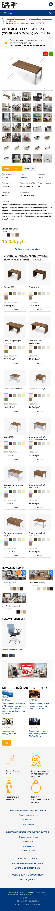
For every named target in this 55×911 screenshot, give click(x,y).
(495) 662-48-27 (21, 901)
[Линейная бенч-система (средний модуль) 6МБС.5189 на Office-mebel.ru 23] (26, 137)
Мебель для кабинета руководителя (27, 832)
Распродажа (27, 879)
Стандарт (24, 177)
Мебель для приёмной (27, 868)
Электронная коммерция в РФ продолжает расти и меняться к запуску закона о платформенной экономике (14, 708)
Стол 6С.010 (34, 287)
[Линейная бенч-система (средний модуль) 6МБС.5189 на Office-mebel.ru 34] (37, 158)
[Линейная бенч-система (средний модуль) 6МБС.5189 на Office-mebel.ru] (27, 71)
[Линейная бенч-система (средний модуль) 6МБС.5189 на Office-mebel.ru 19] (37, 127)
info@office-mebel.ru (27, 898)
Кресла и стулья (27, 858)
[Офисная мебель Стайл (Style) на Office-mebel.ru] (41, 575)
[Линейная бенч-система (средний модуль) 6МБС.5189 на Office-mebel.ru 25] (47, 137)
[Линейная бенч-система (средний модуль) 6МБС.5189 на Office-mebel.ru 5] (47, 96)
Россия (5, 177)
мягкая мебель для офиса (27, 863)
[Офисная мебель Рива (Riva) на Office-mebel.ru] (14, 575)
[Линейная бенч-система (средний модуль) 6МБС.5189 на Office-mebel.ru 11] (6, 117)
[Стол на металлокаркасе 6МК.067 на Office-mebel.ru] (15, 474)
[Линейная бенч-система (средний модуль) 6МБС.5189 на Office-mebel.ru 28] (26, 148)
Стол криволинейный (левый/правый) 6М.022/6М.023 (37, 536)
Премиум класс (28, 850)
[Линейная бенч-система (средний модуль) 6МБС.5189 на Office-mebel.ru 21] (6, 137)
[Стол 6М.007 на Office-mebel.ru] (15, 426)
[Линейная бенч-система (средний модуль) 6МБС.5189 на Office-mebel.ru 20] (47, 127)
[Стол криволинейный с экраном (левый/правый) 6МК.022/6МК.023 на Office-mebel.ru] (40, 426)
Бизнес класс (28, 824)
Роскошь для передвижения (9, 732)
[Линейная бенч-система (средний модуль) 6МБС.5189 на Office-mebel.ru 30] (47, 148)
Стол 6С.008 (9, 287)
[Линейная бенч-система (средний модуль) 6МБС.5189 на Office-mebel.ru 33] (26, 158)
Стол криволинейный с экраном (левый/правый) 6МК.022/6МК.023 (38, 439)
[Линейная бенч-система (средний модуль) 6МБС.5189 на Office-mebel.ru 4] (37, 96)
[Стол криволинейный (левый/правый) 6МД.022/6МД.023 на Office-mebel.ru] (40, 474)
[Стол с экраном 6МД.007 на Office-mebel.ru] (40, 378)
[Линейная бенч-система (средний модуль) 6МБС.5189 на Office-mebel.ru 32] (16, 158)
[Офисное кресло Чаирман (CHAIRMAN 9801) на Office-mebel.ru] (14, 634)
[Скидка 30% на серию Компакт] (27, 670)
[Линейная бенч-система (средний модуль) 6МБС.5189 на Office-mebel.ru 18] (26, 127)
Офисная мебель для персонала (28, 810)
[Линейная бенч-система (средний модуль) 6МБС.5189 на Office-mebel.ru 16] (6, 127)
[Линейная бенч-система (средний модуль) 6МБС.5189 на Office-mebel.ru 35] (47, 158)
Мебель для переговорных (27, 874)
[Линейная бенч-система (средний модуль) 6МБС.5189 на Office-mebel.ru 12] (16, 117)
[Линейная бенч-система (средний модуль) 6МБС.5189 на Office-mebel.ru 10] (47, 107)
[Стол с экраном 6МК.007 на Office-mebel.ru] (15, 378)
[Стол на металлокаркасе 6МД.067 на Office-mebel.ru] (15, 522)
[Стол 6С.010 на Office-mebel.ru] (40, 273)
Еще (6, 743)
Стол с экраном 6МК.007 (13, 389)
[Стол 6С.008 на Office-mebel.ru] (15, 273)
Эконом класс (28, 819)
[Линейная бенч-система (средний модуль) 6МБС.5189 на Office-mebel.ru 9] (37, 107)
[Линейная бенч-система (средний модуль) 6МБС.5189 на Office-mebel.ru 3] (26, 96)
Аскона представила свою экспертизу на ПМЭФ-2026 (38, 734)
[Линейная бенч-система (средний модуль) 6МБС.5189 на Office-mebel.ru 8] (26, 107)
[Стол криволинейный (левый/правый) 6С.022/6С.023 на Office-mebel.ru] (40, 327)
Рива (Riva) (6, 583)
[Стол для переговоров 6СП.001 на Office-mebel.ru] (15, 327)
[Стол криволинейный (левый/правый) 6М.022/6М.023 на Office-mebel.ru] (40, 522)
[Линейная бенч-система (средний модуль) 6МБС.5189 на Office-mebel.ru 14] (37, 117)
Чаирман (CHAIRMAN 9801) (12, 649)
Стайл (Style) (33, 583)
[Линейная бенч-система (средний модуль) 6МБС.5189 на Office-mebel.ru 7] (16, 107)
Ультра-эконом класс (28, 815)
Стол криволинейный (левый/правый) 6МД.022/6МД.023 (37, 487)
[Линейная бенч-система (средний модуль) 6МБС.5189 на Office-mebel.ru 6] (6, 107)
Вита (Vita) (6, 606)
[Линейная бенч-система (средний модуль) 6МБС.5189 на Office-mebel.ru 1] (6, 96)
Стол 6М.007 (9, 437)
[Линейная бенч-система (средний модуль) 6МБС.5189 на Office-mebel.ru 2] (16, 96)
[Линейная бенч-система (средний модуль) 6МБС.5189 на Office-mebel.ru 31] (6, 158)
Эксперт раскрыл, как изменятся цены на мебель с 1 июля (39, 706)
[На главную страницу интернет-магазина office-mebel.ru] (9, 5)
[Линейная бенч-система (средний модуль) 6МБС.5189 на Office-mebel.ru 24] (37, 137)
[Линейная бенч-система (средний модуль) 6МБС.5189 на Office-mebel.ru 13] (26, 117)
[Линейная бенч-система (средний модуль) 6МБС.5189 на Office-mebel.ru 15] (47, 117)
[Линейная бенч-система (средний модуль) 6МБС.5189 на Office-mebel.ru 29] (37, 148)
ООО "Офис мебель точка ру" (36, 895)
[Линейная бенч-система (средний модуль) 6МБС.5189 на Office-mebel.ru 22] (16, 137)
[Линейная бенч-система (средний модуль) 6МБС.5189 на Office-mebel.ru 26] (6, 148)
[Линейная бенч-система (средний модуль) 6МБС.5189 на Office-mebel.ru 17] (16, 127)
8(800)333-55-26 (33, 901)
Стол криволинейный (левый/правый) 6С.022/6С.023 (37, 343)
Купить (15, 309)
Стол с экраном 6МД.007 (38, 389)
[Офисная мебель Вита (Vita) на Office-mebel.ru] (14, 598)
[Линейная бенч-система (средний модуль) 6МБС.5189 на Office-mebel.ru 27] (16, 148)
